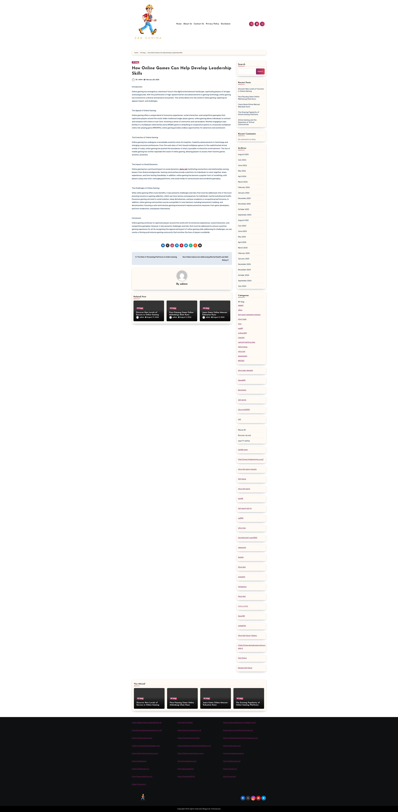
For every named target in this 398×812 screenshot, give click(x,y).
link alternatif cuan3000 (247, 538)
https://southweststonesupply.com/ (146, 746)
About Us (187, 24)
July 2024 (242, 286)
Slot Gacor (242, 479)
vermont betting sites (246, 342)
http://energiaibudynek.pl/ (233, 753)
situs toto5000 (244, 410)
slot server (242, 400)
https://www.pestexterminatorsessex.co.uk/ (240, 738)
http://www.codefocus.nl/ (142, 777)
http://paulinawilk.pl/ (185, 769)
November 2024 (244, 270)
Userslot (241, 338)
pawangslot (242, 356)
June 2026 (242, 165)
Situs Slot (242, 567)
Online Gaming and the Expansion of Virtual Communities (247, 122)
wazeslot (241, 577)
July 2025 (242, 226)
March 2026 (243, 182)
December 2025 (244, 198)
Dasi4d (240, 557)
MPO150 (241, 361)
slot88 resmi (243, 450)
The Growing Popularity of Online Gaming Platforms (248, 113)
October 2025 (243, 209)
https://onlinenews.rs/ (140, 769)
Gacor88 (241, 616)
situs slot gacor (244, 489)
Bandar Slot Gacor (245, 668)
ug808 (240, 518)
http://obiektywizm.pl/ (232, 761)
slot (239, 419)
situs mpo (242, 528)
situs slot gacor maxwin (247, 469)
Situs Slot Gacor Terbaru (247, 636)
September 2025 (244, 215)
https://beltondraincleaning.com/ (145, 753)
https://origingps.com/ (232, 746)
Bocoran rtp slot (244, 435)
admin (140, 79)
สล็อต (240, 310)
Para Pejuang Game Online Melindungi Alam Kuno (248, 98)
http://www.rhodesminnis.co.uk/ (251, 459)
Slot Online (242, 658)
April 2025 (242, 242)
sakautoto (242, 548)
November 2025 (244, 204)
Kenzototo (242, 390)
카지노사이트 (243, 606)
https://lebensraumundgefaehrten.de (146, 723)
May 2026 (242, 171)
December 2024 (244, 264)
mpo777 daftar (244, 441)
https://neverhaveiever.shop (188, 738)
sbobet (240, 305)
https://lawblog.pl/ (139, 761)
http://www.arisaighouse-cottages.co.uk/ (239, 723)
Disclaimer (226, 24)
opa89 (240, 328)
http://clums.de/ (229, 777)
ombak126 (242, 626)
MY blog (135, 62)
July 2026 (242, 160)
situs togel (242, 319)
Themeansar (215, 809)
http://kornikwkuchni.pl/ (187, 761)
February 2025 (244, 253)
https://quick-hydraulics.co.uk (189, 730)
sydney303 (242, 333)
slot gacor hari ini (245, 508)
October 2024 (243, 275)
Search (241, 64)
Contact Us (199, 24)
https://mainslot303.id (186, 777)
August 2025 (243, 220)
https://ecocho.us (230, 769)
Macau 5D (242, 430)
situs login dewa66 (245, 370)
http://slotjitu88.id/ (185, 723)
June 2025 (242, 231)
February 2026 (244, 187)
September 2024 (244, 281)
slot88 (240, 499)
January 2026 (243, 193)
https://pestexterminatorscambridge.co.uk (194, 746)
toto (239, 324)
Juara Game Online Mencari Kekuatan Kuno (249, 105)
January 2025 (243, 259)
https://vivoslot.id (139, 784)
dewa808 (241, 380)
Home (179, 24)
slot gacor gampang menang (249, 315)
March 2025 (243, 248)
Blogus (205, 809)
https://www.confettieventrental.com (238, 730)
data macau (242, 347)
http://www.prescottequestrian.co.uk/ (147, 730)
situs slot (241, 352)
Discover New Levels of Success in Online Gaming (251, 90)
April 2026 (242, 176)
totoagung (242, 587)
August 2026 (243, 154)
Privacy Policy (212, 24)
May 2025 (242, 237)
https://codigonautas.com (142, 738)
